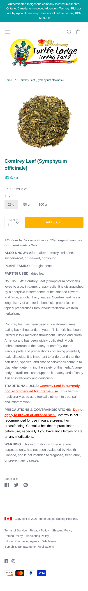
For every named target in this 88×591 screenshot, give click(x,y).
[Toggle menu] (7, 32)
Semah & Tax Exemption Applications (29, 546)
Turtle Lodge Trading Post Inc (57, 518)
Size (7, 196)
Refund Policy (14, 536)
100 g (43, 204)
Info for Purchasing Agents (22, 541)
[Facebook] (4, 561)
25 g (11, 204)
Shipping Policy (62, 530)
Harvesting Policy (37, 536)
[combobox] (13, 222)
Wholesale (49, 541)
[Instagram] (11, 561)
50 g (26, 204)
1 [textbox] (8, 225)
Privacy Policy (39, 530)
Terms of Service (16, 530)
